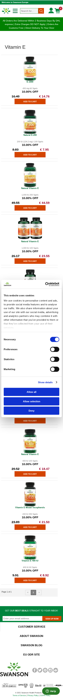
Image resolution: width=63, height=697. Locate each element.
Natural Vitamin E (30, 188)
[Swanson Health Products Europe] (6, 13)
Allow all (31, 392)
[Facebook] (34, 672)
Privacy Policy (33, 695)
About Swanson (31, 636)
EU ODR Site (31, 654)
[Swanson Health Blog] (55, 672)
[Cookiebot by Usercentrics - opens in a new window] (45, 284)
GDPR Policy (45, 695)
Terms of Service (19, 695)
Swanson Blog (31, 645)
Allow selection (31, 401)
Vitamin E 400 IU (30, 560)
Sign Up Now (51, 619)
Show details (45, 382)
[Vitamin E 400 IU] (30, 559)
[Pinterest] (45, 672)
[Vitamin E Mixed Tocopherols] (30, 506)
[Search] (41, 11)
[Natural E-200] (30, 133)
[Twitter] (39, 672)
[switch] (54, 349)
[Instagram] (50, 672)
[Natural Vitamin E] (30, 186)
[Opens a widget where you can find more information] (51, 691)
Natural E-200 (30, 135)
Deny (31, 410)
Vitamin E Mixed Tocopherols (30, 507)
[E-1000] (30, 80)
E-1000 (30, 82)
